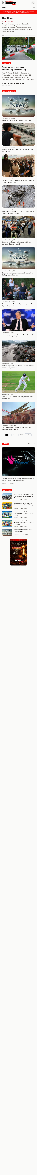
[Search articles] (33, 2)
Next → (28, 435)
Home (4, 21)
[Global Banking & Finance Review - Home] (10, 3)
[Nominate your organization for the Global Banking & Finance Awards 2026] (18, 552)
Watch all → (31, 444)
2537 (21, 435)
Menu (4, 8)
